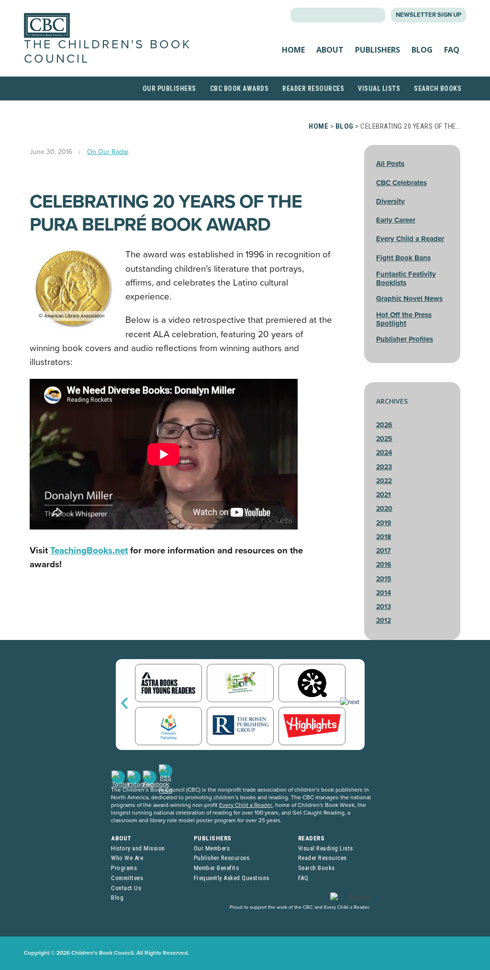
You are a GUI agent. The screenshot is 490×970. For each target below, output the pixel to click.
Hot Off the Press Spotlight (404, 319)
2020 (384, 509)
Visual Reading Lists (325, 848)
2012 (383, 621)
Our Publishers (169, 88)
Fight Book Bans (403, 258)
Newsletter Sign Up (428, 15)
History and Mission (138, 848)
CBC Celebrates (401, 182)
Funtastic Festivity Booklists (406, 278)
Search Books (437, 88)
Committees (127, 878)
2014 (383, 593)
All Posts (390, 163)
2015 (383, 579)
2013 (383, 607)
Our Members (212, 848)
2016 (383, 565)
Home (293, 49)
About (330, 49)
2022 (384, 481)
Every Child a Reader (410, 238)
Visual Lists (379, 88)
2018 (383, 537)
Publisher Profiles (404, 339)
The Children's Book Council (107, 51)
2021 (383, 495)
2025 (384, 439)
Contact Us (126, 888)
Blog (422, 49)
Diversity (390, 201)
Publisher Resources (222, 857)
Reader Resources (313, 88)
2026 (384, 425)
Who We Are (127, 857)
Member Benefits (216, 867)
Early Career (395, 220)
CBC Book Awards (239, 88)
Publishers (377, 49)
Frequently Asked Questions (231, 878)
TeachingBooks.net (89, 550)
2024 (384, 453)
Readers (311, 838)
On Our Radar (108, 152)
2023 (384, 467)
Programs (124, 867)
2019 (383, 523)
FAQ (451, 49)
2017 (383, 551)
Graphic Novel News (409, 298)
